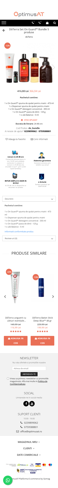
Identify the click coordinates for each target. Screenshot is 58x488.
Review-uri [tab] (11, 238)
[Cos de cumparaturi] (47, 23)
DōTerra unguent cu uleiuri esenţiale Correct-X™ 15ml (15, 319)
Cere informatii (40, 139)
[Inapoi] (2, 30)
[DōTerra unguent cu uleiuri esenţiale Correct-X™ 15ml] (16, 287)
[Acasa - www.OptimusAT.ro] (29, 14)
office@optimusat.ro (31, 431)
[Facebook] (26, 403)
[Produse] (4, 23)
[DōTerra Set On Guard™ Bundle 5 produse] (29, 64)
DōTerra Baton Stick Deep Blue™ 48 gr (42, 319)
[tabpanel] (29, 64)
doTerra (29, 36)
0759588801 (31, 427)
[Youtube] (32, 403)
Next (53, 67)
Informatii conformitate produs (19, 231)
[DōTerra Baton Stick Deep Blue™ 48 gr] (42, 288)
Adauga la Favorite (17, 139)
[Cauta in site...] (54, 23)
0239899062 (31, 422)
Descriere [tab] (9, 198)
